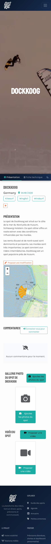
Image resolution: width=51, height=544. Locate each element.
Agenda (33, 508)
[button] (25, 291)
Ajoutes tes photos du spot (36, 378)
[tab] (12, 177)
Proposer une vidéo (35, 434)
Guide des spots (37, 503)
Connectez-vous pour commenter (35, 330)
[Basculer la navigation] (45, 5)
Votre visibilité (11, 535)
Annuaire (34, 513)
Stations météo (11, 541)
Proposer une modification (19, 263)
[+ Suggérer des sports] (5, 205)
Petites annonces (38, 519)
